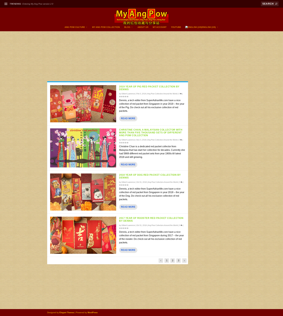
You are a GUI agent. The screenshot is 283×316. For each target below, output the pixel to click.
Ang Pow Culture (75, 27)
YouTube (176, 27)
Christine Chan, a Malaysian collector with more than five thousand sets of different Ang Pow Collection (150, 133)
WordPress (93, 312)
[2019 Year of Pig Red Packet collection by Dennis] (83, 103)
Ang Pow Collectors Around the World (162, 94)
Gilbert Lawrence (128, 94)
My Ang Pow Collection (106, 27)
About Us (143, 27)
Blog (127, 27)
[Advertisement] (141, 53)
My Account (160, 27)
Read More (128, 118)
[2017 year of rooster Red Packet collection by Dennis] (83, 235)
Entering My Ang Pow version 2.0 (37, 4)
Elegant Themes (66, 312)
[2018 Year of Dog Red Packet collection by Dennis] (83, 192)
